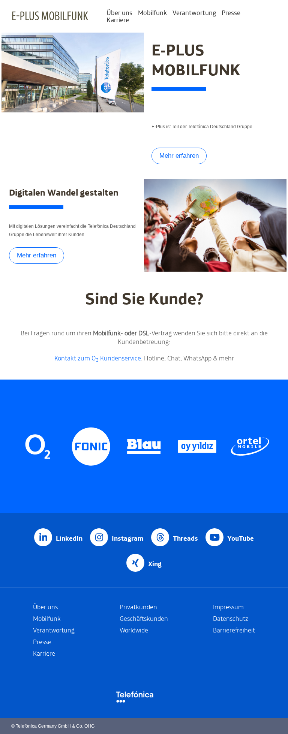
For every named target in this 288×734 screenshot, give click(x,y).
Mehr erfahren (179, 155)
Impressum (228, 606)
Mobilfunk (152, 12)
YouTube (240, 538)
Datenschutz (230, 618)
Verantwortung (194, 12)
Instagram (128, 538)
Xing (155, 563)
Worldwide (134, 630)
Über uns (119, 12)
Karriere (117, 19)
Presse (231, 12)
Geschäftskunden (144, 618)
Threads (185, 538)
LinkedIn (69, 538)
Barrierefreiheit (234, 630)
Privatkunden (138, 606)
